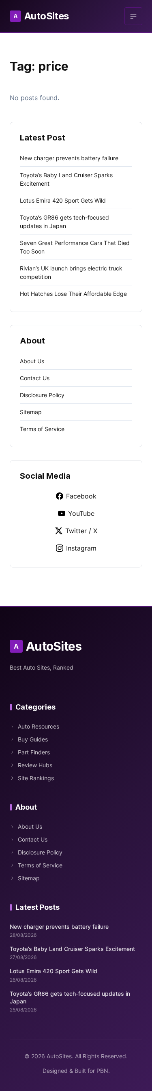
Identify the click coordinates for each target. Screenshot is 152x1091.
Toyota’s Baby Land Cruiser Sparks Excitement (72, 948)
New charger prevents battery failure (69, 158)
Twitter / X (81, 531)
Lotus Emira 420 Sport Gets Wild (63, 200)
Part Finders (34, 752)
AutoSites (41, 16)
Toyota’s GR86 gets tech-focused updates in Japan (70, 997)
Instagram (81, 548)
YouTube (81, 513)
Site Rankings (36, 778)
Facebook (81, 496)
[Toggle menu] (133, 16)
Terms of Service (42, 428)
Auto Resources (38, 726)
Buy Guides (33, 739)
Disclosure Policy (42, 395)
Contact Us (34, 378)
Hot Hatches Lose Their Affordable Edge (73, 293)
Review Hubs (35, 765)
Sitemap (31, 411)
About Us (32, 361)
